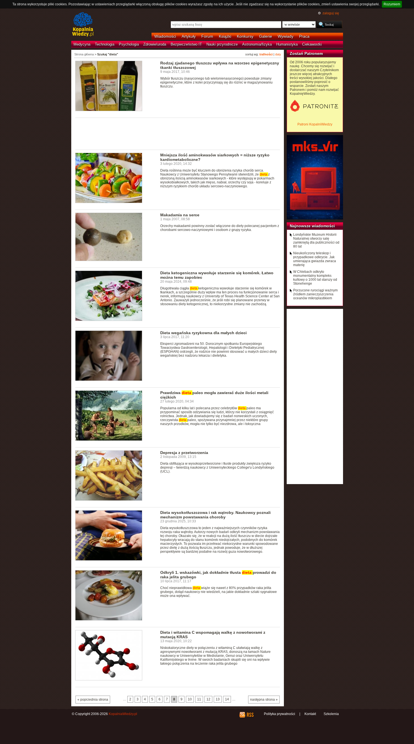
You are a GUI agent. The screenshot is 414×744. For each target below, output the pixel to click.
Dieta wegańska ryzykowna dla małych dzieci (203, 333)
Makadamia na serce (179, 215)
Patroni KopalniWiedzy (314, 124)
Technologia (104, 44)
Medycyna (82, 44)
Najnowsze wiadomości (312, 226)
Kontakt (310, 714)
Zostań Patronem (306, 53)
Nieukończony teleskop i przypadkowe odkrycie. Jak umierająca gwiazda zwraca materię (314, 259)
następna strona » (264, 700)
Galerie (265, 36)
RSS (250, 715)
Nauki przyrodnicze (222, 44)
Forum (207, 36)
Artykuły (189, 36)
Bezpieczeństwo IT (186, 44)
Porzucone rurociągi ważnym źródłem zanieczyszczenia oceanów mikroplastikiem (315, 294)
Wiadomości (165, 36)
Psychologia (129, 44)
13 (218, 699)
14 (227, 699)
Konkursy (245, 36)
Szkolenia (331, 714)
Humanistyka (287, 44)
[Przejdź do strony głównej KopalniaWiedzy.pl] (83, 24)
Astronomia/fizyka (257, 44)
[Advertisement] (177, 133)
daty (278, 54)
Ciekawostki (312, 44)
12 (208, 699)
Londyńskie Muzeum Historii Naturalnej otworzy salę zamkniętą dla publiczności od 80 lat (316, 240)
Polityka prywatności (279, 714)
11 (199, 699)
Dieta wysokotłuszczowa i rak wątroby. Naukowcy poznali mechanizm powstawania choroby (215, 514)
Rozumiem (392, 4)
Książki (225, 36)
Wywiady (285, 36)
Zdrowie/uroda (154, 44)
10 (190, 699)
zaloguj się (330, 13)
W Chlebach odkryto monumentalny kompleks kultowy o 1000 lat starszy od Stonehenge (315, 278)
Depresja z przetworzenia (184, 452)
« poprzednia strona (92, 700)
